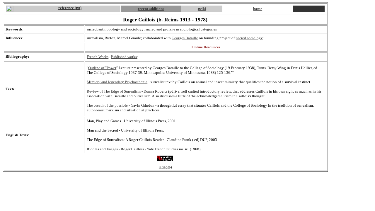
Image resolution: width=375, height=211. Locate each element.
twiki (202, 8)
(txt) (78, 8)
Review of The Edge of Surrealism (114, 91)
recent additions (151, 8)
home (257, 8)
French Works (97, 57)
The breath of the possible (107, 105)
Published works (124, 57)
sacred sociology (249, 38)
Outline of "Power (102, 68)
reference (66, 8)
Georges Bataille (185, 38)
